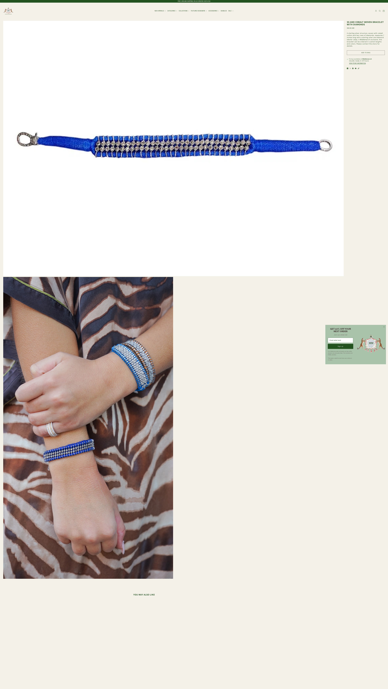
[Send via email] (356, 68)
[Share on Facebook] (347, 68)
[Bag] (384, 11)
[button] (358, 68)
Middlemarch (367, 59)
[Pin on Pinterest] (353, 68)
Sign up (340, 346)
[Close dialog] (384, 327)
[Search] (380, 11)
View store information (357, 63)
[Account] (376, 11)
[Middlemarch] (8, 11)
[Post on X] (350, 68)
